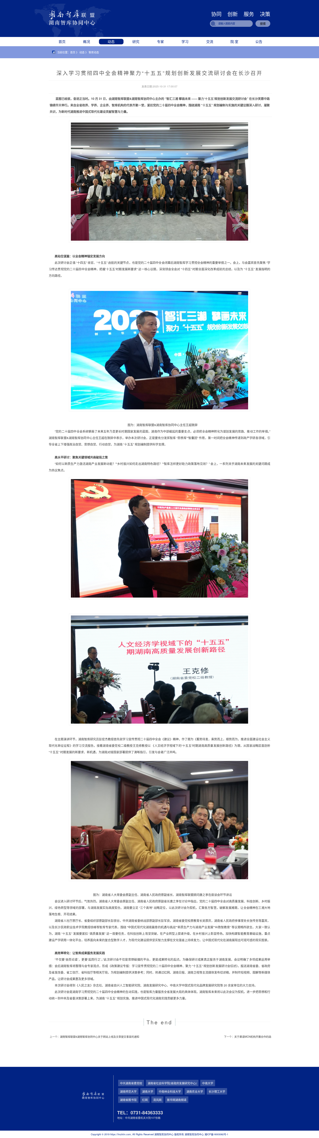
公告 (258, 41)
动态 (111, 41)
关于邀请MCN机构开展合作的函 (252, 1036)
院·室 (234, 41)
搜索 (263, 23)
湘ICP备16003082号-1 (216, 1134)
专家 (160, 41)
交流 (209, 41)
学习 (184, 41)
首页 (62, 41)
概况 (86, 41)
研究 (135, 41)
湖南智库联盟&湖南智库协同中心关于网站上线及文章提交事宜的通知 (99, 1036)
